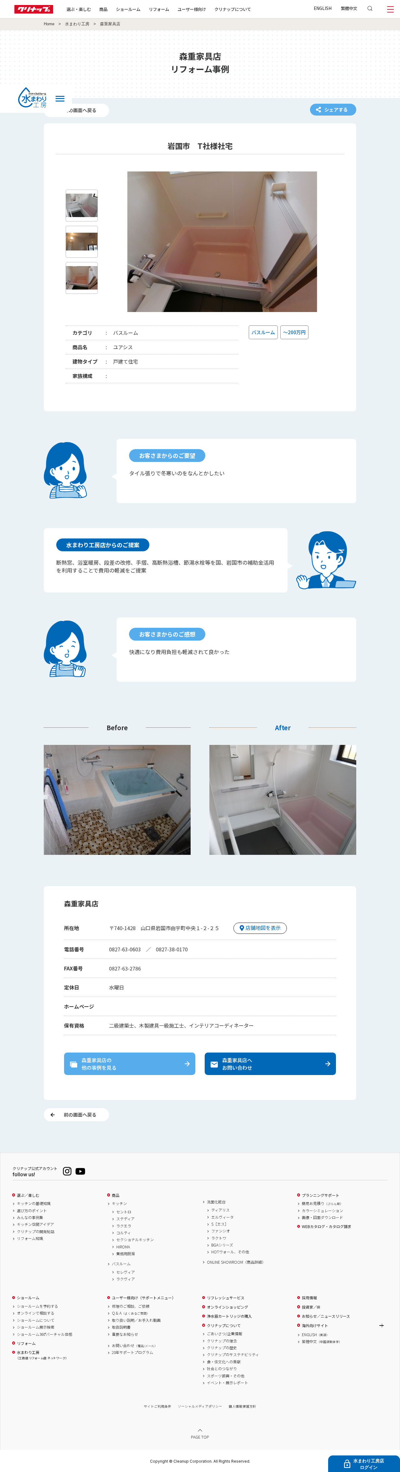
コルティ (123, 1232)
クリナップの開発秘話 (35, 1231)
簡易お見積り (322, 1203)
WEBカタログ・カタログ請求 (326, 1226)
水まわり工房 (77, 24)
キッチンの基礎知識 (34, 1203)
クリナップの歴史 (222, 1347)
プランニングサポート (320, 1195)
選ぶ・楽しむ (79, 9)
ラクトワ (218, 1238)
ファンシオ (220, 1230)
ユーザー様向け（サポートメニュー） (144, 1297)
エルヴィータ (222, 1217)
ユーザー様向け (192, 9)
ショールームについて (35, 1320)
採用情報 (309, 1297)
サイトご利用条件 (157, 1406)
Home (49, 24)
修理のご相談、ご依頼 (130, 1306)
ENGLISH (323, 8)
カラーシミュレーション (322, 1210)
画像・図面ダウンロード (322, 1217)
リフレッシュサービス (225, 1297)
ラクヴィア (125, 1278)
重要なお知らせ (125, 1334)
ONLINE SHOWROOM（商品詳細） (236, 1262)
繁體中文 (349, 8)
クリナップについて (232, 9)
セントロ (123, 1211)
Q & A (131, 1313)
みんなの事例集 (30, 1217)
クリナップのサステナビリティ (233, 1354)
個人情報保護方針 (242, 1406)
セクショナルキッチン (135, 1239)
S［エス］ (219, 1224)
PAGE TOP (200, 1437)
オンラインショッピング (227, 1307)
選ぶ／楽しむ (28, 1195)
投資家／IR (311, 1307)
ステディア (125, 1218)
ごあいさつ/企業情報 (224, 1333)
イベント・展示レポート (227, 1382)
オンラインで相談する (35, 1313)
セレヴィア (125, 1272)
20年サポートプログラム (132, 1352)
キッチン (119, 1203)
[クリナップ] (33, 11)
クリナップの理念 (222, 1340)
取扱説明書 (121, 1327)
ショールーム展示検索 (35, 1327)
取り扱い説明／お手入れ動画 (136, 1320)
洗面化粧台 (216, 1201)
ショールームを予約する (37, 1306)
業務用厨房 (125, 1253)
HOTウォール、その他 (230, 1251)
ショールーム (128, 9)
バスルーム (121, 1263)
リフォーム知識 (30, 1238)
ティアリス (220, 1209)
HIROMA (123, 1246)
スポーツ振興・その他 (225, 1375)
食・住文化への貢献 (224, 1361)
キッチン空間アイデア (35, 1224)
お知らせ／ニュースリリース (326, 1316)
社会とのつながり (222, 1368)
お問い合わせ (135, 1345)
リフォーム (159, 9)
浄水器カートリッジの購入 (229, 1316)
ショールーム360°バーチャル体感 (44, 1334)
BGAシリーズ (222, 1244)
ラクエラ (123, 1225)
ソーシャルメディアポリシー (200, 1406)
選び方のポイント (32, 1210)
